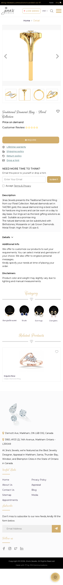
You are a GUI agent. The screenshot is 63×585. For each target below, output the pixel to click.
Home (26, 20)
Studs (24, 320)
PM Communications (38, 565)
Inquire (31, 140)
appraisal (36, 484)
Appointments (10, 500)
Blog (34, 490)
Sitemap (6, 495)
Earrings (39, 320)
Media (34, 495)
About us (7, 484)
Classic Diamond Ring (12, 379)
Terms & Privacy (22, 185)
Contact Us (8, 490)
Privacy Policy (38, 479)
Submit (54, 179)
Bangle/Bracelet (10, 320)
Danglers (53, 320)
